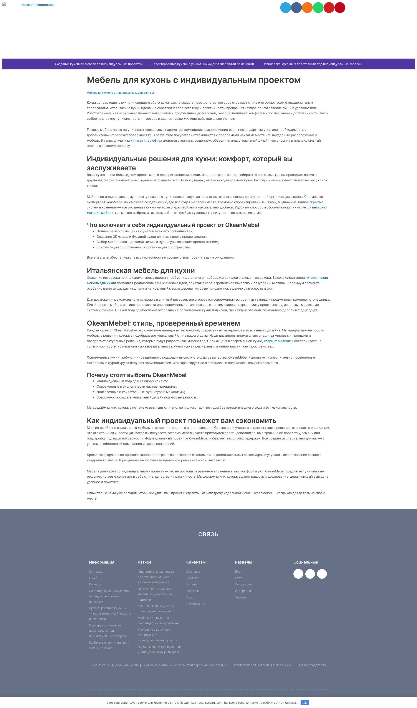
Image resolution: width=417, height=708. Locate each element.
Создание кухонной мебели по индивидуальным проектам (99, 64)
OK (305, 702)
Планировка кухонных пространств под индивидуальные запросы (312, 64)
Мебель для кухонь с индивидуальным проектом (120, 92)
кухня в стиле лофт (142, 140)
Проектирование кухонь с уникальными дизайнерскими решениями (202, 64)
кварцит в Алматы (278, 341)
